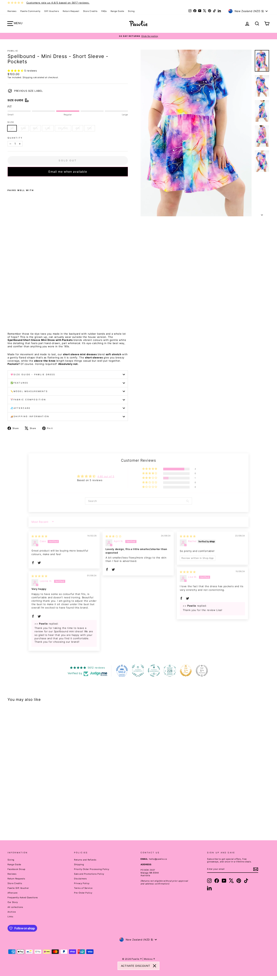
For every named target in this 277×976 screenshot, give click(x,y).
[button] (16, 70)
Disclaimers (80, 878)
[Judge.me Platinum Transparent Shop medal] (154, 671)
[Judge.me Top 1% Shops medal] (186, 671)
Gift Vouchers (51, 11)
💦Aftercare (20, 408)
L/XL (48, 128)
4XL (77, 128)
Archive (12, 912)
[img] (39, 536)
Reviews (12, 11)
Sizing (131, 11)
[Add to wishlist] (9, 181)
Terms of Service (83, 888)
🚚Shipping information (30, 416)
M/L (35, 128)
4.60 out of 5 (105, 476)
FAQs (104, 11)
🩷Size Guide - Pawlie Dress (33, 374)
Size (11, 122)
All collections (15, 907)
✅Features (19, 383)
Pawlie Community (30, 11)
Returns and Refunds (85, 859)
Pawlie (13, 51)
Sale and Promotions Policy (89, 874)
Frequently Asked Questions (23, 897)
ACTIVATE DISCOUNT (135, 965)
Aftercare (13, 892)
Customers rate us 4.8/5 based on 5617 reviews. (58, 2)
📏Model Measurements (29, 391)
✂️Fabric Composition (28, 399)
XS (12, 128)
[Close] (154, 965)
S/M (23, 128)
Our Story (13, 902)
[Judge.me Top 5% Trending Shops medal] (202, 671)
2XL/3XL (63, 128)
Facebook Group (16, 869)
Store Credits (90, 11)
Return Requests (16, 878)
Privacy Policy (82, 883)
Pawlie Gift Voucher (18, 888)
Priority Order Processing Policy (91, 869)
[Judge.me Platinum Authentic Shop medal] (138, 671)
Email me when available (67, 171)
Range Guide (117, 11)
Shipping (27, 77)
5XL (89, 128)
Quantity (15, 138)
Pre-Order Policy (83, 892)
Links (10, 916)
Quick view (39, 801)
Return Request (71, 11)
